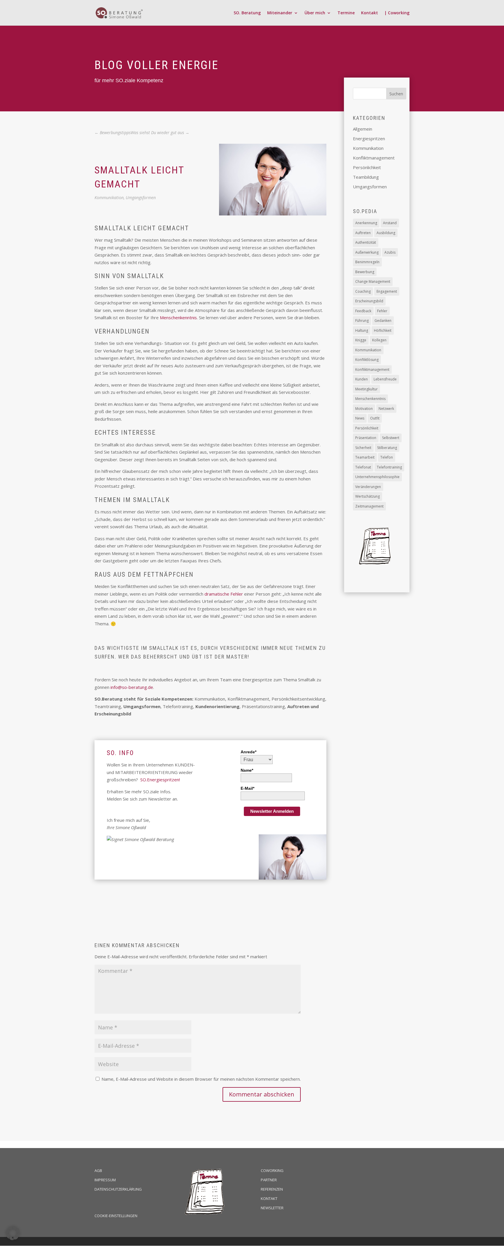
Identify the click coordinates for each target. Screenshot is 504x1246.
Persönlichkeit (367, 167)
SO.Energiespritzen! (160, 779)
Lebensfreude (385, 379)
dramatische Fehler (223, 594)
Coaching (363, 291)
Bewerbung (364, 271)
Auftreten (363, 232)
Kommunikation (109, 197)
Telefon (386, 457)
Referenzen (272, 1189)
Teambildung (366, 177)
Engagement (387, 291)
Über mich (314, 13)
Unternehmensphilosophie (377, 476)
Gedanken (382, 320)
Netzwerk (386, 408)
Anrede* (248, 752)
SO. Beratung (247, 13)
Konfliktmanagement (374, 158)
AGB (98, 1170)
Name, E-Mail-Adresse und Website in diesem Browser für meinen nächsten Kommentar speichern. (201, 1079)
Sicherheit (363, 447)
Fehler (382, 310)
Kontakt (369, 13)
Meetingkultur (366, 389)
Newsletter (272, 1207)
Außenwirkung (367, 252)
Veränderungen (368, 486)
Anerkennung (366, 222)
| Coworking (397, 13)
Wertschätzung (367, 496)
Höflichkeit (382, 330)
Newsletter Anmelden (272, 811)
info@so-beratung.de (132, 687)
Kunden (361, 379)
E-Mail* (247, 788)
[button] (13, 1233)
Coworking (272, 1170)
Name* (247, 770)
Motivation (364, 408)
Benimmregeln (367, 261)
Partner (269, 1179)
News (359, 418)
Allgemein (362, 129)
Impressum (105, 1179)
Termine (346, 13)
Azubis (390, 252)
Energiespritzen (369, 138)
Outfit (374, 418)
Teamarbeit (364, 457)
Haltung (361, 330)
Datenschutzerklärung (118, 1189)
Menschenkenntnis (178, 317)
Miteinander (279, 13)
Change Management (372, 281)
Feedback (363, 310)
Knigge (360, 340)
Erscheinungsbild (369, 301)
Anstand (390, 222)
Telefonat (363, 467)
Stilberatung (387, 447)
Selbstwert (390, 437)
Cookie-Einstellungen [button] (115, 1215)
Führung (362, 320)
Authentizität (365, 242)
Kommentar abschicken (261, 1094)
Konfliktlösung (367, 359)
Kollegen (379, 340)
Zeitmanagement (369, 506)
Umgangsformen (141, 197)
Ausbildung (386, 232)
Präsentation (365, 437)
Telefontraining (389, 467)
